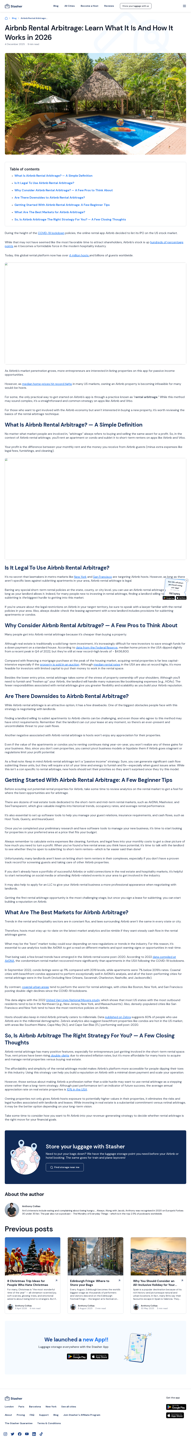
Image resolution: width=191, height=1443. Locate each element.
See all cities (68, 1406)
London (9, 1406)
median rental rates (107, 664)
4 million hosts (79, 255)
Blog (55, 5)
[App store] (181, 598)
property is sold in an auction (59, 664)
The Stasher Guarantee (19, 1423)
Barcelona (35, 1406)
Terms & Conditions (49, 1423)
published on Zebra (118, 1017)
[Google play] (169, 598)
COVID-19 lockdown (51, 233)
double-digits (59, 1055)
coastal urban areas (35, 987)
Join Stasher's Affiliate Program (81, 1415)
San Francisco (102, 577)
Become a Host (89, 5)
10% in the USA (77, 1089)
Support (44, 1415)
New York (80, 577)
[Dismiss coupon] (187, 580)
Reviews (109, 5)
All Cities (69, 5)
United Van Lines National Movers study (73, 1000)
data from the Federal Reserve (97, 647)
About (8, 1415)
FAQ (32, 1415)
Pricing (21, 1415)
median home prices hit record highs (47, 384)
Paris (21, 1406)
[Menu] (184, 6)
